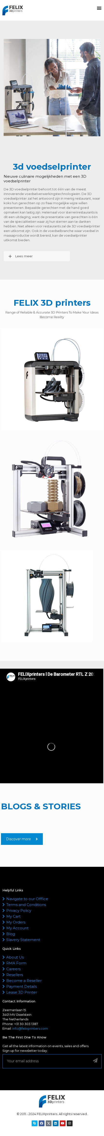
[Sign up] (95, 1060)
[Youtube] (63, 1123)
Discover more (18, 839)
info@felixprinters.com (30, 1028)
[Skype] (34, 1123)
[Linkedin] (56, 1123)
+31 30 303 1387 (26, 1024)
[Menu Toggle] (99, 8)
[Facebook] (42, 1123)
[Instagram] (70, 1123)
